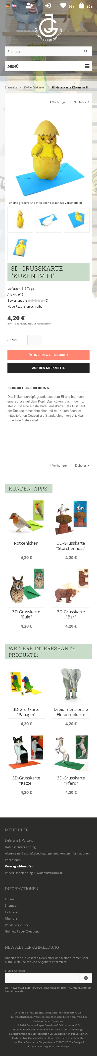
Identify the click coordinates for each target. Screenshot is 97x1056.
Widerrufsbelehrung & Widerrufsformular (33, 873)
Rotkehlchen (26, 543)
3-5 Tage (28, 288)
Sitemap (10, 905)
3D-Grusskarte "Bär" (71, 614)
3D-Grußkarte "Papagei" (26, 711)
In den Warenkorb (48, 355)
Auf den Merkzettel (48, 368)
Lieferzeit (11, 912)
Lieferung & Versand (19, 840)
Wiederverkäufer (16, 925)
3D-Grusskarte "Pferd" (71, 780)
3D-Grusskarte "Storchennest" (71, 545)
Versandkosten (42, 323)
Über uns (11, 918)
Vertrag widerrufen (19, 866)
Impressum (13, 860)
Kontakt (10, 899)
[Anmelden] (86, 978)
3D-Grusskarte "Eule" (26, 614)
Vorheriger (59, 102)
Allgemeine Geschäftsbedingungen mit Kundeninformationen (47, 853)
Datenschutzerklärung (20, 847)
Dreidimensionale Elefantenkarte (71, 711)
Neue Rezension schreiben (25, 306)
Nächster (80, 102)
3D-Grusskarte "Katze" (26, 780)
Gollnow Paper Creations (22, 931)
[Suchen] (86, 51)
